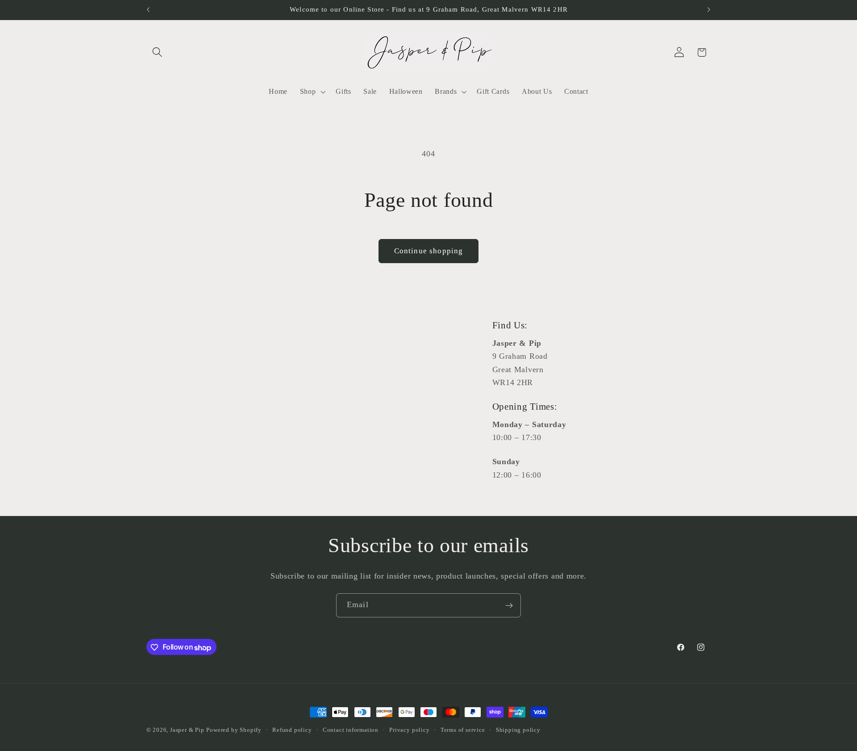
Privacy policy (409, 730)
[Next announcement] (709, 10)
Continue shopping (428, 251)
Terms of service (463, 730)
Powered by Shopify (234, 730)
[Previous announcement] (148, 10)
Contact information (351, 730)
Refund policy (292, 730)
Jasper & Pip (187, 730)
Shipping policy (518, 730)
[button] (157, 52)
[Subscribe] (509, 605)
